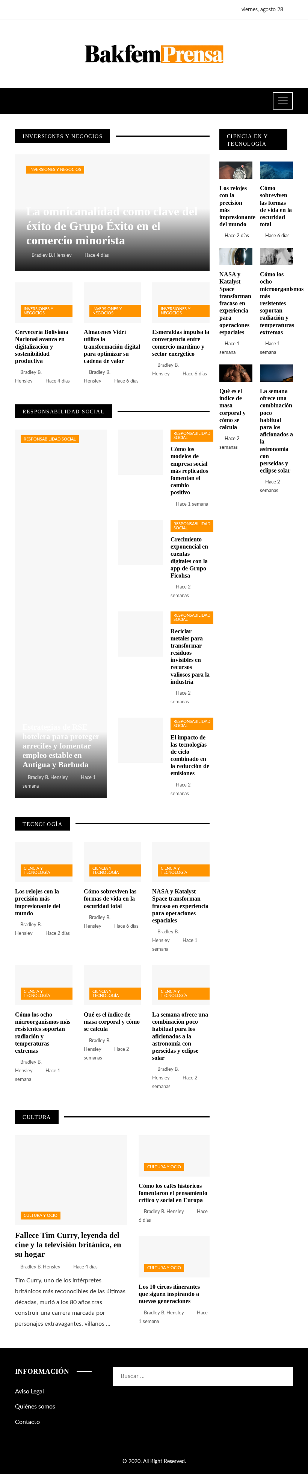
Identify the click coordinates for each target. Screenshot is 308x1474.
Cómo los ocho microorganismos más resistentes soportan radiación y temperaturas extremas (281, 303)
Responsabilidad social (50, 439)
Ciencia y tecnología (37, 870)
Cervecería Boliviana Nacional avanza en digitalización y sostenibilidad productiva (41, 346)
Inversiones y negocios (55, 170)
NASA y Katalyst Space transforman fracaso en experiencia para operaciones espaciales (180, 906)
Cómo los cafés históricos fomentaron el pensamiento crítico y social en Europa (173, 1193)
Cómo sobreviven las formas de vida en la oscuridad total (110, 898)
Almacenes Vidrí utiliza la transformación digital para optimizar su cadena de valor (112, 346)
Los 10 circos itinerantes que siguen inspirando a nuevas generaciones (169, 1293)
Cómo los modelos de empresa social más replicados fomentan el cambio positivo (189, 470)
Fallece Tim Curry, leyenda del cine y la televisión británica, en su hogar (68, 1244)
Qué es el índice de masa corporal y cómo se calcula (112, 1021)
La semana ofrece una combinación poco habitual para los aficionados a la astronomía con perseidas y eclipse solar (180, 1036)
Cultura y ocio (40, 1215)
